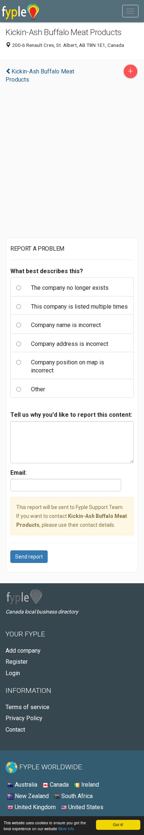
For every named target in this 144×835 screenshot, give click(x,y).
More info (66, 828)
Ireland (89, 784)
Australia (25, 784)
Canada (58, 784)
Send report (29, 557)
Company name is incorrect (66, 325)
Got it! (118, 824)
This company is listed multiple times (79, 306)
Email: (18, 472)
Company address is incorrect (69, 343)
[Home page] (20, 11)
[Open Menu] (130, 11)
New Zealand (31, 796)
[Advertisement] (72, 162)
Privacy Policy (24, 718)
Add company (23, 650)
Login (13, 673)
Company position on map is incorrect (67, 366)
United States (85, 807)
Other (38, 389)
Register (17, 661)
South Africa (76, 796)
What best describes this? (46, 271)
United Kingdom (34, 807)
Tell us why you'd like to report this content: (71, 414)
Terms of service (27, 707)
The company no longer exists (70, 287)
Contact (15, 729)
